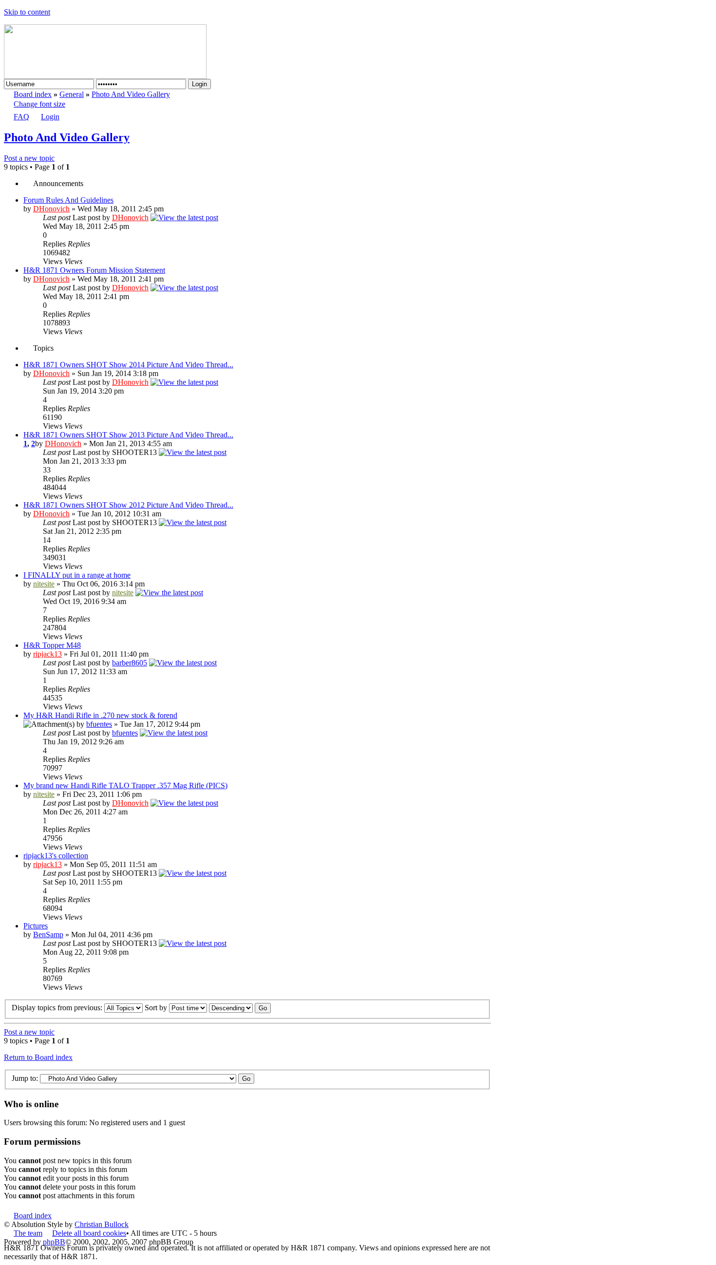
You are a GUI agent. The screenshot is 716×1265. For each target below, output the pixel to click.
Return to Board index (38, 1057)
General (71, 94)
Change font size (39, 104)
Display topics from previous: (58, 1007)
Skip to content (27, 12)
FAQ (21, 117)
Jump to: (25, 1078)
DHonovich (51, 209)
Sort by (157, 1007)
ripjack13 (47, 654)
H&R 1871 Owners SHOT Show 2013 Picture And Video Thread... (128, 435)
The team (28, 1233)
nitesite (44, 584)
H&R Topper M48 (52, 645)
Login (50, 117)
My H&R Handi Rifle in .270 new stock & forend (100, 715)
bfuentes (99, 724)
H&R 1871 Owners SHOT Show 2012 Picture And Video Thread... (128, 505)
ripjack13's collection (55, 855)
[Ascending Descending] (240, 1007)
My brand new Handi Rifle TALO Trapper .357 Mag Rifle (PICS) (125, 785)
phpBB (54, 1242)
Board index (33, 94)
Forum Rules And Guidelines (68, 200)
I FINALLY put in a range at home (77, 575)
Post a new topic (29, 158)
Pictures (35, 926)
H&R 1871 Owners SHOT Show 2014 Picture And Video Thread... (128, 364)
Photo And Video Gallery (131, 94)
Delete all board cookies (89, 1233)
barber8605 (129, 663)
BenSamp (48, 934)
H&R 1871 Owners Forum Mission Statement (94, 270)
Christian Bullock (102, 1224)
